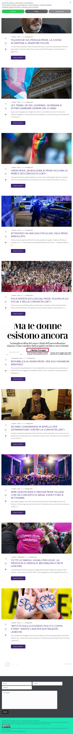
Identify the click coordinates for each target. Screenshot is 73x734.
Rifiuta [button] (36, 11)
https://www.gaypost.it (19, 731)
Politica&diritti (21, 557)
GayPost (14, 37)
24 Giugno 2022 (29, 295)
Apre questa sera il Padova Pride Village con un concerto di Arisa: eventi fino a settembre (37, 494)
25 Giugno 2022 (29, 167)
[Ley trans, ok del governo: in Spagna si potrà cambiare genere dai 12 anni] (36, 83)
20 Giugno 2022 (31, 358)
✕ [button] (70, 3)
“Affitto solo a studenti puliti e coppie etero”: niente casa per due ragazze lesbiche (37, 628)
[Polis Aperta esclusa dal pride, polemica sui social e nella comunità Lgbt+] (36, 276)
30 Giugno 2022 (29, 37)
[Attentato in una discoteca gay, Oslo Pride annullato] (36, 211)
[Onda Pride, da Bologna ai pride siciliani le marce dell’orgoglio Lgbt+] (36, 148)
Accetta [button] (13, 11)
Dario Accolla (15, 358)
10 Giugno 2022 (28, 488)
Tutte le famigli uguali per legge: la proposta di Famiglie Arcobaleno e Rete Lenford (37, 563)
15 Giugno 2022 (29, 423)
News (19, 37)
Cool (19, 488)
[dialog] (36, 9)
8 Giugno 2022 (32, 557)
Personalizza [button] (60, 11)
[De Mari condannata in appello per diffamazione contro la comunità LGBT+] (36, 404)
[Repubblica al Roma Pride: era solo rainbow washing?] (36, 339)
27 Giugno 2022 (29, 102)
